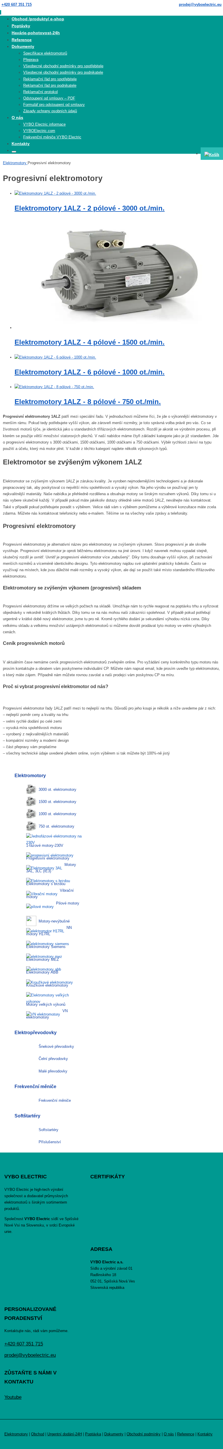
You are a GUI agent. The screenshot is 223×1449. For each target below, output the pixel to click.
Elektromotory (15, 163)
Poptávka (93, 1434)
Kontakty (205, 1434)
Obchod (37, 1434)
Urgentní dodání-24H (64, 1434)
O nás (169, 1434)
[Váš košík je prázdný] (211, 153)
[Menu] (0, 12)
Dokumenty (113, 1434)
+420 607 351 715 (16, 4)
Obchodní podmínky (144, 1434)
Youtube (12, 1397)
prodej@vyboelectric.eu (200, 4)
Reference (185, 1434)
